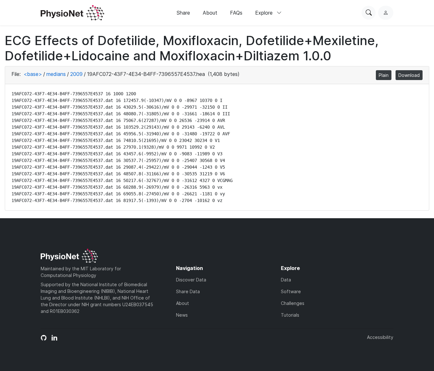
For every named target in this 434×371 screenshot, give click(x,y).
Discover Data (191, 279)
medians (56, 74)
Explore (264, 13)
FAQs (236, 13)
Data (286, 279)
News (182, 315)
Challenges (292, 303)
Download (409, 75)
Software (291, 291)
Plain (384, 75)
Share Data (188, 291)
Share (183, 13)
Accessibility (380, 337)
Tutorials (290, 315)
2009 (76, 74)
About (210, 13)
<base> (33, 74)
